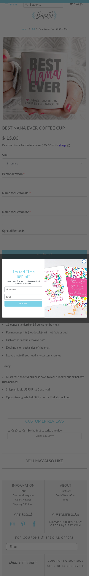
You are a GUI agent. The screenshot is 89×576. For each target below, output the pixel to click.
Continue (23, 303)
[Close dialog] (84, 261)
